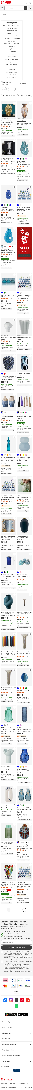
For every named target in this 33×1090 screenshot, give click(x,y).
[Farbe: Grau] (5, 205)
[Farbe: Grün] (23, 159)
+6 (12, 246)
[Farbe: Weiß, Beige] (5, 412)
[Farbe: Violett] (26, 159)
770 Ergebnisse (5, 84)
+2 (28, 688)
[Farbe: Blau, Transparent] (21, 205)
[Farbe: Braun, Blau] (18, 842)
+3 (12, 205)
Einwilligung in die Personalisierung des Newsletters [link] (17, 965)
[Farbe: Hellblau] (2, 246)
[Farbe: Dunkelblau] (2, 205)
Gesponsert (3, 118)
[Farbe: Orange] (7, 455)
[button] (4, 89)
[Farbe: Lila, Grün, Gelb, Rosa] (23, 412)
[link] (22, 3)
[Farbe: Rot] (10, 246)
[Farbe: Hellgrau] (23, 842)
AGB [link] (28, 1083)
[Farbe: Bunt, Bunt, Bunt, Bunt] (26, 412)
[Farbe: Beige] (5, 455)
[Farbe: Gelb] (23, 455)
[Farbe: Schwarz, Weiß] (26, 842)
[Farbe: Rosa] (26, 455)
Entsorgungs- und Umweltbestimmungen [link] (11, 1087)
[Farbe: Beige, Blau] (2, 412)
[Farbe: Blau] (18, 159)
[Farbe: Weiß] (7, 246)
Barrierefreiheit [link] (28, 1087)
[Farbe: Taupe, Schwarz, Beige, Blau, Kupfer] (18, 412)
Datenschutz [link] (21, 1083)
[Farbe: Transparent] (21, 293)
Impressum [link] (4, 1083)
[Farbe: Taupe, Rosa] (21, 572)
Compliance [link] (12, 1083)
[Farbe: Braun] (21, 455)
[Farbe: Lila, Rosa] (21, 412)
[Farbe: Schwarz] (21, 159)
